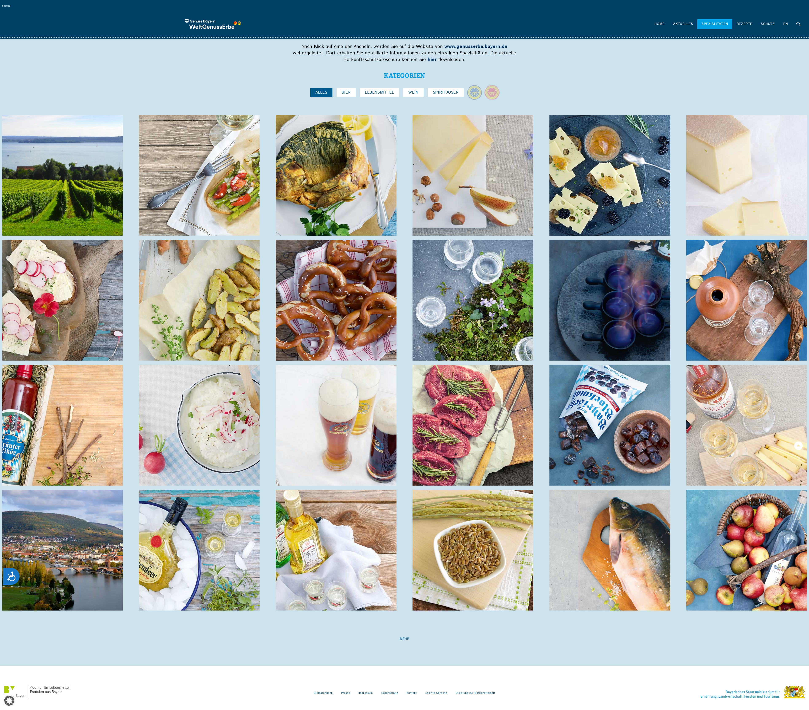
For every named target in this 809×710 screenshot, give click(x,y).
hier (432, 59)
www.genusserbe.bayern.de (476, 46)
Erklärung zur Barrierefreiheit (475, 693)
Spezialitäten (715, 23)
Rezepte (744, 23)
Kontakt (411, 693)
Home (659, 23)
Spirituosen (446, 92)
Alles (321, 92)
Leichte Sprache (436, 693)
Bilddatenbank (323, 693)
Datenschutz (389, 693)
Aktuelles (683, 23)
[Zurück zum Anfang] (798, 445)
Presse (345, 693)
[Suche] (798, 24)
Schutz (768, 23)
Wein (413, 92)
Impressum (365, 693)
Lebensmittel (379, 92)
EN (785, 23)
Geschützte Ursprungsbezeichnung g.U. (492, 92)
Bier (346, 92)
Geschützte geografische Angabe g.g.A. (474, 92)
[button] (9, 700)
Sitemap (6, 5)
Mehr (404, 638)
